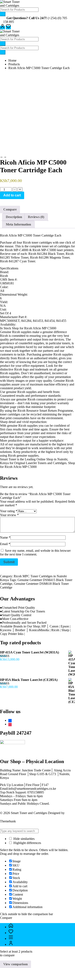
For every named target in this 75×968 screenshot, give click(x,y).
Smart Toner (8, 459)
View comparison (15, 964)
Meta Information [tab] (18, 224)
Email (5, 544)
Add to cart (12, 195)
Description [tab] (14, 217)
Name (5, 537)
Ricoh (21, 410)
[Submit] (2, 14)
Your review (9, 515)
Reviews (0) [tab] (36, 217)
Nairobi (62, 459)
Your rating (8, 511)
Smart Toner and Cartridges (29, 813)
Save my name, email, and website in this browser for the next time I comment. (35, 552)
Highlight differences (26, 843)
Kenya (5, 463)
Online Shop (44, 459)
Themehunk (8, 821)
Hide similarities (23, 838)
